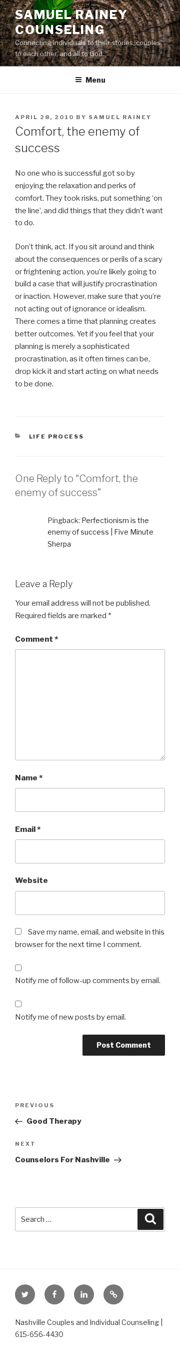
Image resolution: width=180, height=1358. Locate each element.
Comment (36, 639)
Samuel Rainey (120, 117)
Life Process (56, 436)
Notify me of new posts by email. (70, 1017)
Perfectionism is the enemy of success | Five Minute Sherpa (101, 532)
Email (27, 829)
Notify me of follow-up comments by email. (87, 980)
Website (31, 880)
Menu (96, 80)
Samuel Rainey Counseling (71, 22)
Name (28, 777)
